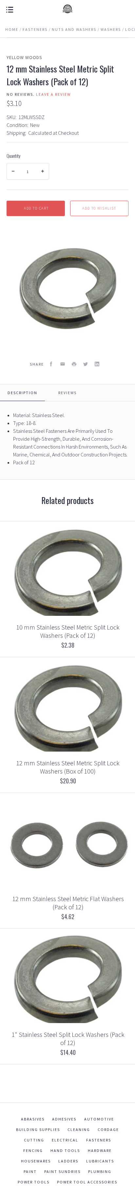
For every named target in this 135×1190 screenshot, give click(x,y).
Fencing (33, 1150)
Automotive (99, 1119)
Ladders (68, 1161)
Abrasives (33, 1119)
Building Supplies (38, 1129)
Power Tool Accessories (87, 1182)
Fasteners (98, 1140)
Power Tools (33, 1182)
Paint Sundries (62, 1171)
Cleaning (79, 1129)
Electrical (65, 1140)
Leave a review (53, 94)
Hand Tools (65, 1150)
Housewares (36, 1161)
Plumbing (99, 1171)
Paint (30, 1171)
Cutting (34, 1140)
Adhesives (64, 1119)
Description (22, 392)
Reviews (67, 392)
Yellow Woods (24, 57)
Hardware (100, 1150)
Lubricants (100, 1161)
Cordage (108, 1129)
